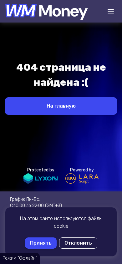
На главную (61, 106)
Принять (41, 243)
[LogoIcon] (46, 11)
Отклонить (78, 243)
